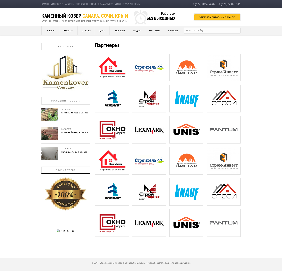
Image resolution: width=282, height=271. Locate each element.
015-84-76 (204, 4)
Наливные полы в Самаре (74, 151)
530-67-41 (230, 4)
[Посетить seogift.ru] (65, 230)
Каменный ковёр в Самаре (74, 112)
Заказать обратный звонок (217, 17)
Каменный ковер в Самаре (74, 132)
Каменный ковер (84, 16)
